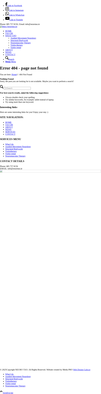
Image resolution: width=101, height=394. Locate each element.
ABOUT (9, 127)
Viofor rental (10, 154)
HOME (8, 122)
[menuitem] (53, 31)
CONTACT (10, 134)
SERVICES (10, 132)
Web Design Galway (81, 370)
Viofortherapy (11, 151)
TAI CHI (9, 125)
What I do (9, 144)
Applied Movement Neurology (18, 146)
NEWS (8, 129)
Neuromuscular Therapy (15, 156)
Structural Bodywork (14, 149)
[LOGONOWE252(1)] (8, 26)
